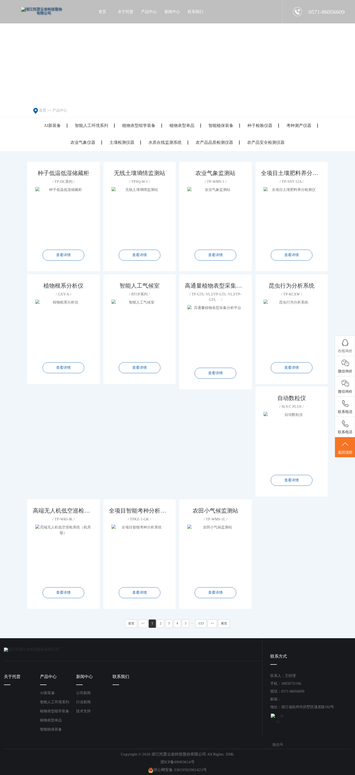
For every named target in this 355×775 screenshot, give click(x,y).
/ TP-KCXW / (291, 326)
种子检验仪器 (259, 125)
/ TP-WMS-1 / (215, 213)
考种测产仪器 (298, 125)
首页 (42, 110)
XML (230, 754)
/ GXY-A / (63, 326)
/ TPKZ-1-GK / (140, 551)
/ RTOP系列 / (140, 326)
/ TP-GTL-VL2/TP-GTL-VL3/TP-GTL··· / (216, 328)
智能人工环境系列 (91, 125)
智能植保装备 (220, 125)
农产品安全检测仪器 (266, 142)
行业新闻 (83, 702)
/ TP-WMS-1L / (215, 551)
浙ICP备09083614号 (177, 762)
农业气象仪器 (82, 142)
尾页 (224, 623)
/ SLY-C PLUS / (291, 438)
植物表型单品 (181, 125)
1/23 (201, 623)
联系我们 (121, 676)
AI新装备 (52, 125)
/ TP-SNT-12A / (292, 213)
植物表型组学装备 (138, 125)
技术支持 (83, 711)
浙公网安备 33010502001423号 (180, 770)
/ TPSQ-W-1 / (139, 213)
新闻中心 (84, 676)
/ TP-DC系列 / (63, 213)
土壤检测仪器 (121, 142)
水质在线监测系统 (165, 142)
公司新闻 (83, 693)
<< (143, 623)
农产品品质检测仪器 (214, 142)
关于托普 (12, 676)
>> (212, 623)
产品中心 (59, 110)
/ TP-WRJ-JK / (64, 551)
